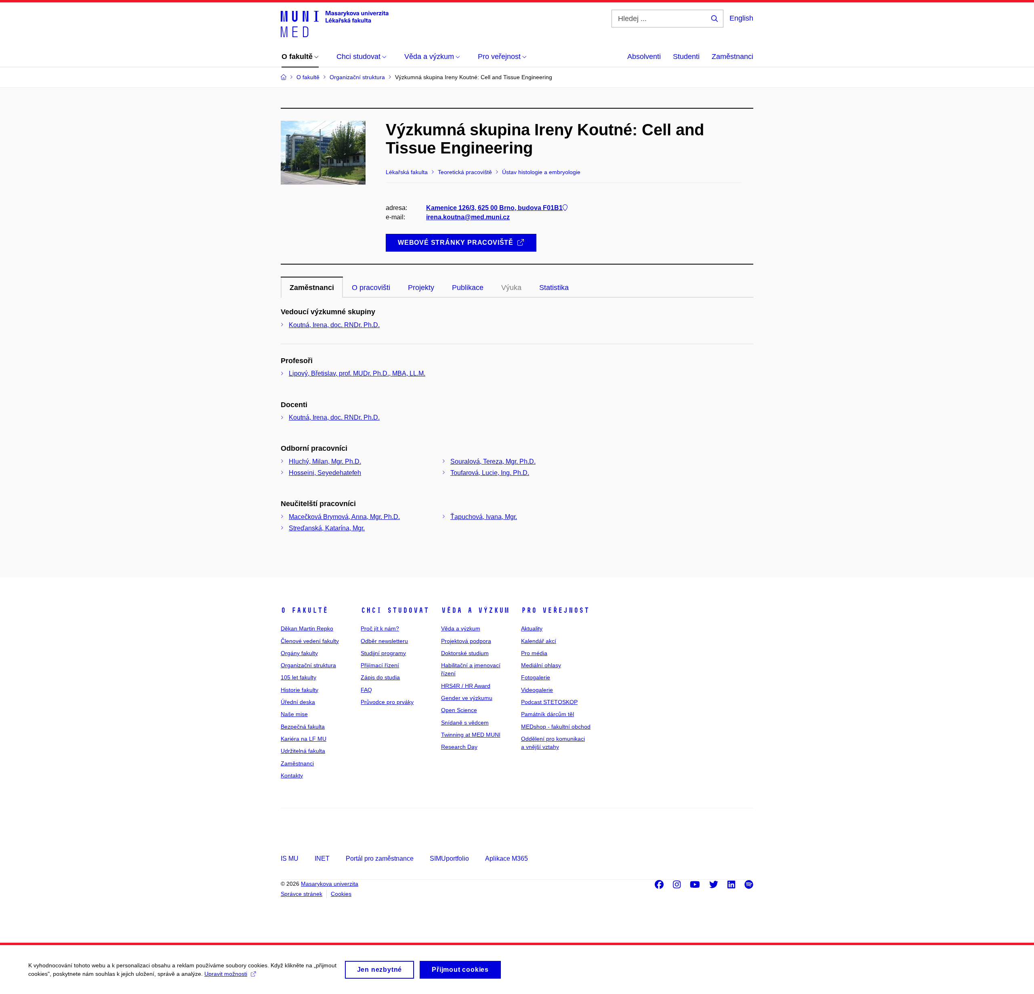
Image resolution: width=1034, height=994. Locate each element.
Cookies (341, 894)
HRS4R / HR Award (465, 686)
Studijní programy (383, 653)
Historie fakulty (299, 690)
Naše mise (294, 714)
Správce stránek (301, 894)
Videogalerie (537, 690)
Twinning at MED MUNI (470, 734)
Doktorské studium (465, 653)
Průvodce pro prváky (387, 702)
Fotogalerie (535, 677)
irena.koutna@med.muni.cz (468, 217)
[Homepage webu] (335, 23)
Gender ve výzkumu (466, 698)
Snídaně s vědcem (465, 722)
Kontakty (292, 775)
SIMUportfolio (449, 858)
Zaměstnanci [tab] (312, 288)
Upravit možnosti (225, 974)
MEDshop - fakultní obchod (556, 726)
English (741, 18)
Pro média (534, 653)
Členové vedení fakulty (310, 641)
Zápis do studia (380, 677)
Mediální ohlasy (541, 665)
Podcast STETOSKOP (549, 702)
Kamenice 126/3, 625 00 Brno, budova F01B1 (494, 207)
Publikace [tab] (467, 288)
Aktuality (531, 628)
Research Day (459, 747)
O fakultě (304, 610)
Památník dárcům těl (547, 714)
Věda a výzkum (475, 610)
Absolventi (644, 57)
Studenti (686, 57)
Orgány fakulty (299, 653)
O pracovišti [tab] (371, 288)
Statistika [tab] (554, 288)
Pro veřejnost (555, 610)
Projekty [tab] (421, 288)
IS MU (289, 858)
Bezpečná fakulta (303, 726)
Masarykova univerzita (329, 884)
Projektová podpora (466, 641)
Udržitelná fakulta (303, 751)
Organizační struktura (308, 665)
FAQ (366, 690)
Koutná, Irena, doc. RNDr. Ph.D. (334, 325)
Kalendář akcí (538, 641)
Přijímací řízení (380, 665)
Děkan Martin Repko (307, 628)
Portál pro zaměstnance (380, 858)
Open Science (459, 710)
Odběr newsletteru (384, 641)
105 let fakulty (298, 677)
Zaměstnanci (732, 57)
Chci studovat (395, 610)
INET (322, 858)
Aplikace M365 (506, 858)
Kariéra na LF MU (303, 739)
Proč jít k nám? (380, 628)
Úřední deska (298, 702)
